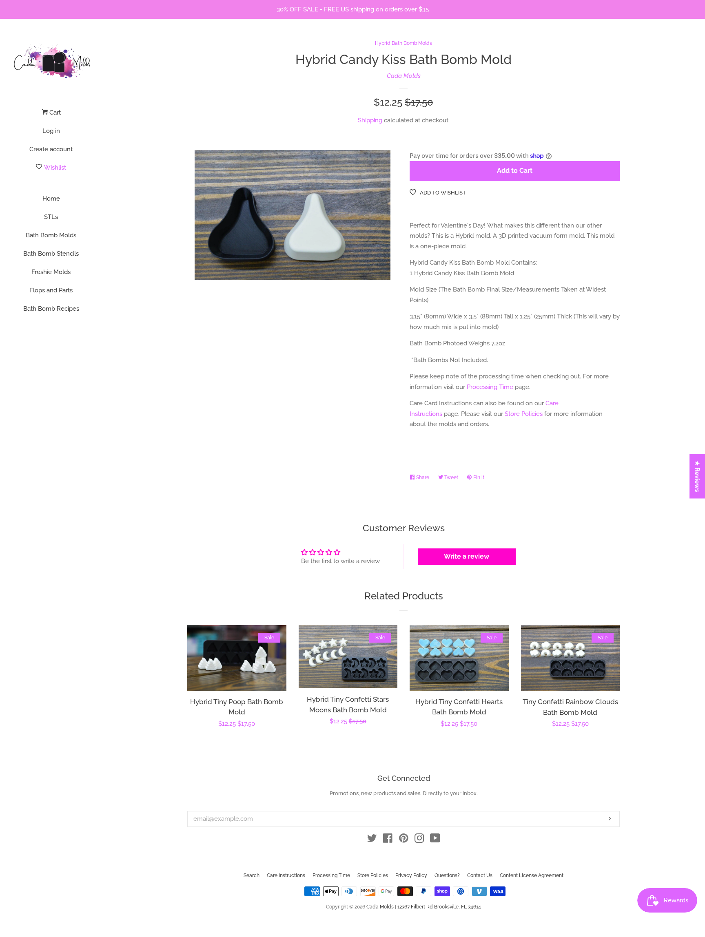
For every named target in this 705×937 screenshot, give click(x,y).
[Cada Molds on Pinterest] (404, 840)
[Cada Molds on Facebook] (388, 840)
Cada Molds (404, 76)
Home (51, 198)
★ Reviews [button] (697, 476)
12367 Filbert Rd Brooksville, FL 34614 (439, 907)
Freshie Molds (51, 272)
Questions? (447, 875)
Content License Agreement (531, 875)
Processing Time (490, 387)
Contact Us (479, 875)
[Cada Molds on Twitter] (372, 840)
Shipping (370, 120)
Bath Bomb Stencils (51, 253)
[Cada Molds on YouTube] (435, 840)
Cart (54, 112)
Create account (51, 149)
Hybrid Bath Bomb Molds (403, 43)
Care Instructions (286, 875)
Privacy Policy (411, 875)
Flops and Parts (51, 290)
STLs (51, 217)
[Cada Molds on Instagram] (419, 840)
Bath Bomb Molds (51, 235)
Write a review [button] (466, 556)
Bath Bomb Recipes (51, 308)
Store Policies (524, 414)
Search (251, 875)
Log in (51, 131)
